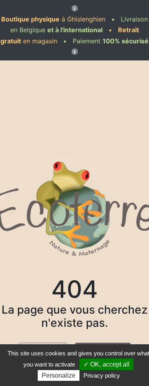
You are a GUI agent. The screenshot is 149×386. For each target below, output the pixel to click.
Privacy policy (101, 375)
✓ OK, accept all (106, 364)
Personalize (58, 375)
